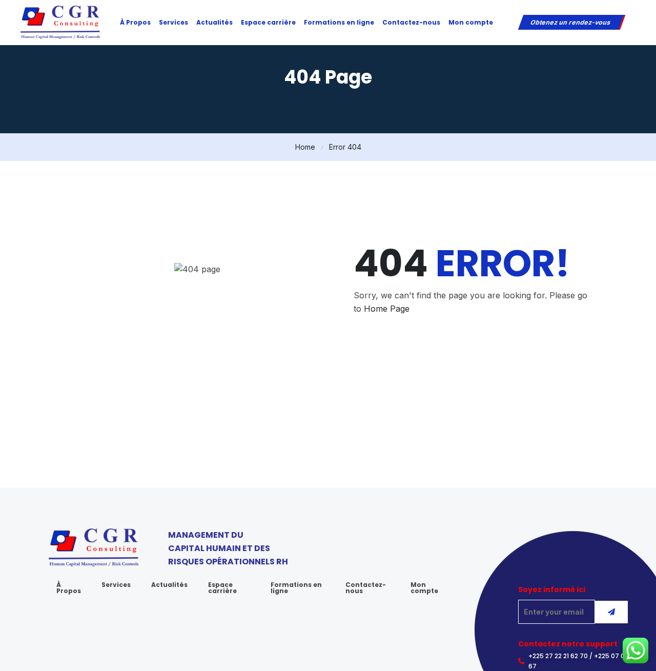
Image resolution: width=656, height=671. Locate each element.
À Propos (135, 22)
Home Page (386, 308)
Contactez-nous (411, 22)
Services (173, 22)
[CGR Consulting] (60, 21)
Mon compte (470, 22)
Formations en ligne (339, 22)
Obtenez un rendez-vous (570, 22)
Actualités (214, 22)
